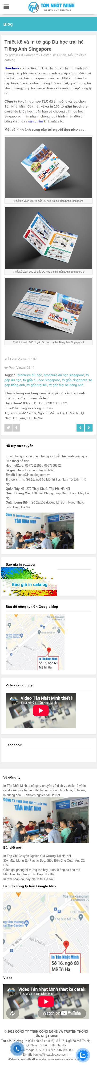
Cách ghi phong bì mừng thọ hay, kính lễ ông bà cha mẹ (41, 870)
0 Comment (29, 55)
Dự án (61, 55)
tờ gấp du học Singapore (41, 380)
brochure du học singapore (64, 375)
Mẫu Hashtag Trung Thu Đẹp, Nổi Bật (29, 874)
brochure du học (29, 375)
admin (13, 55)
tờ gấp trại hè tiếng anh (66, 385)
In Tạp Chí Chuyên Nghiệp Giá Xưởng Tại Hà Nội (37, 856)
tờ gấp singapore (74, 380)
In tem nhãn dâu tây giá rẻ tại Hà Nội (28, 879)
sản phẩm (35, 121)
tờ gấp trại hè (37, 385)
